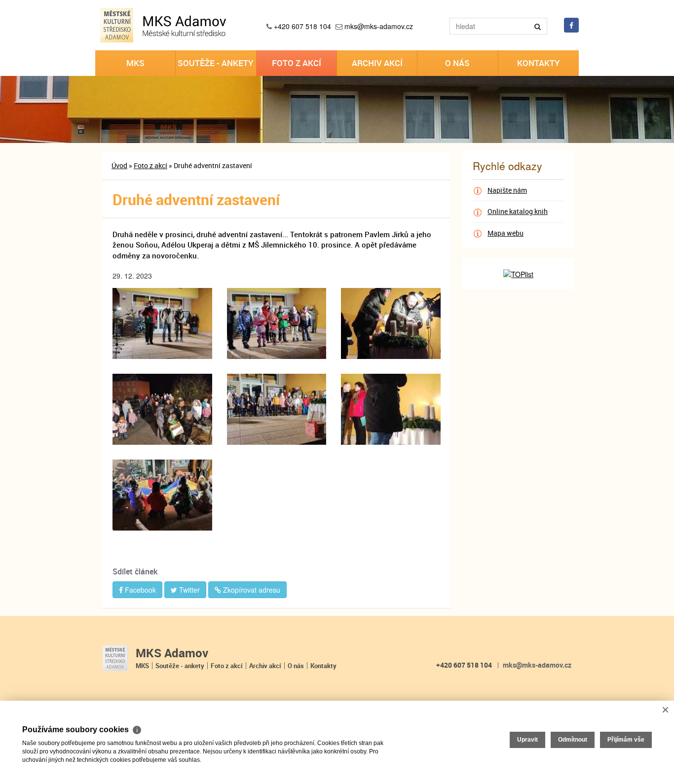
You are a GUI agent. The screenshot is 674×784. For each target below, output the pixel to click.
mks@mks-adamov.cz (378, 26)
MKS (135, 63)
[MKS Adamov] (115, 658)
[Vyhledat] (537, 26)
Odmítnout (572, 739)
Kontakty (538, 63)
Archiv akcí (377, 63)
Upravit (527, 739)
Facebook (139, 590)
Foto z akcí (296, 63)
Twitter (188, 590)
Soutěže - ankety (216, 63)
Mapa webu (505, 233)
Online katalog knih (517, 211)
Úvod (119, 165)
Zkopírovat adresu (250, 590)
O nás (457, 63)
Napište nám (507, 190)
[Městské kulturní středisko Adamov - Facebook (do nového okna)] (571, 25)
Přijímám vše (625, 739)
